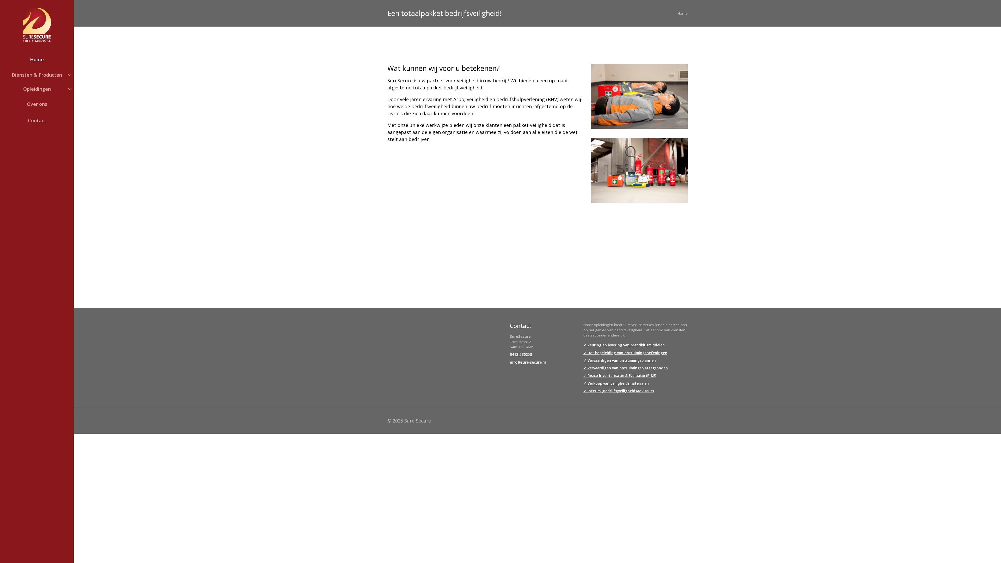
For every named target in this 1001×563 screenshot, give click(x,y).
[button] (37, 75)
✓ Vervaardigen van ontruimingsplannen (619, 360)
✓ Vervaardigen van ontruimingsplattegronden (625, 368)
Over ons (37, 104)
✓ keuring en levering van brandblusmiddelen (624, 345)
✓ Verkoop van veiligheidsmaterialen (616, 383)
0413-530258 (521, 354)
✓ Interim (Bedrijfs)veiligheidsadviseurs (618, 391)
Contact (37, 120)
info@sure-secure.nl (528, 362)
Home (37, 59)
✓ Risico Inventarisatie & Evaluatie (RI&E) (619, 375)
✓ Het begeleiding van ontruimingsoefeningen (625, 353)
